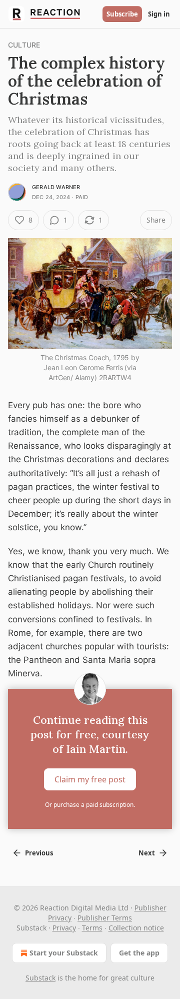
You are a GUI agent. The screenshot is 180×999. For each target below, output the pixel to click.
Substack (41, 977)
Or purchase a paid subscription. (90, 804)
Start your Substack (64, 952)
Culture (24, 45)
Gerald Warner (56, 187)
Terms (92, 927)
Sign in (159, 14)
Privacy (64, 927)
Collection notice (136, 927)
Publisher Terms (105, 917)
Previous (39, 852)
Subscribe (122, 14)
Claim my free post (90, 778)
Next (146, 852)
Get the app (139, 952)
